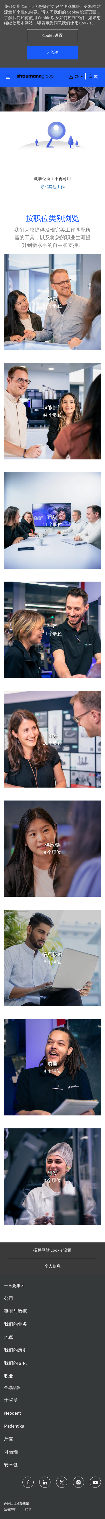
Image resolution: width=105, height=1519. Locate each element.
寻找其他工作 (52, 186)
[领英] (44, 1482)
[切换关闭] (8, 77)
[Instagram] (78, 1482)
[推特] (61, 1482)
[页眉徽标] (35, 76)
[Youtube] (95, 1482)
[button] (71, 76)
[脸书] (28, 1482)
